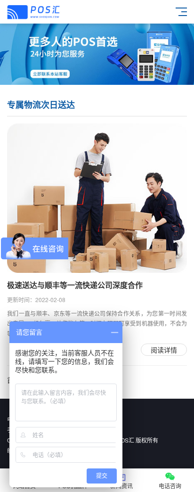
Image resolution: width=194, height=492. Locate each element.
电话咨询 (170, 486)
